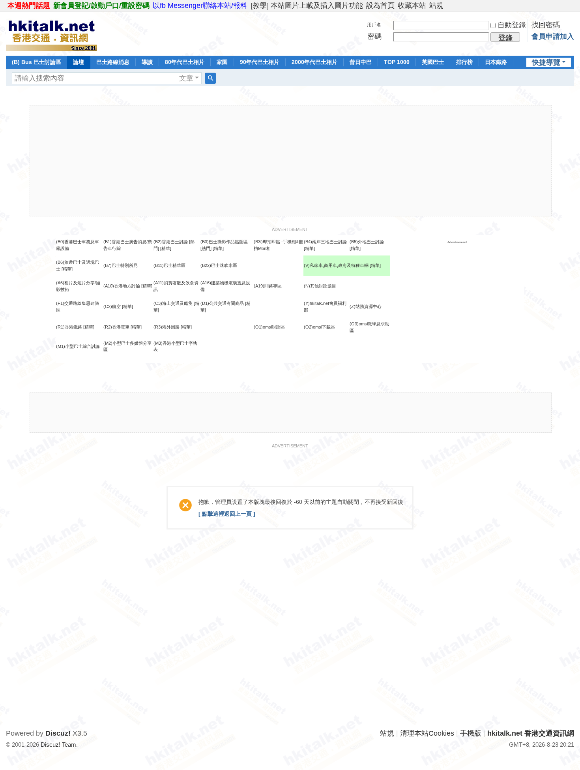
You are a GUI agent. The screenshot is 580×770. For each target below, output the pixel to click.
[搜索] (210, 78)
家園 (222, 62)
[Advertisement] (290, 160)
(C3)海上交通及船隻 (173, 303)
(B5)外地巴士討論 (367, 241)
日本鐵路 (496, 62)
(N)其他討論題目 (320, 286)
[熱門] (205, 248)
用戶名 (374, 25)
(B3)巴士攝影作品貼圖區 (224, 241)
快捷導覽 (546, 62)
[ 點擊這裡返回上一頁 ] (226, 514)
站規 (436, 5)
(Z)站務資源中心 (366, 306)
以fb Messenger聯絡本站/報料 (200, 5)
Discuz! (58, 733)
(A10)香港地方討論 (121, 286)
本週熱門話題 (28, 5)
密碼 (374, 36)
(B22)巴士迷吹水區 (218, 265)
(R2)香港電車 (116, 327)
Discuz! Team (58, 744)
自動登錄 (512, 25)
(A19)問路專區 (268, 286)
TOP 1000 (397, 62)
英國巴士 (433, 62)
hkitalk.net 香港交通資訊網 (530, 733)
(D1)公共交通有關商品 (222, 303)
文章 (186, 78)
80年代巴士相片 (184, 62)
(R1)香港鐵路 (69, 327)
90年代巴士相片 (259, 62)
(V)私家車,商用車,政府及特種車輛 (337, 265)
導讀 (147, 62)
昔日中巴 (361, 62)
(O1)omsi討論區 (269, 327)
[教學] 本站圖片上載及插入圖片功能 (307, 5)
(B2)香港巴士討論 (170, 241)
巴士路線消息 (112, 62)
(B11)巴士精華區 (169, 265)
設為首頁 (380, 5)
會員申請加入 (552, 36)
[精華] (165, 248)
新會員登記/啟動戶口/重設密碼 (101, 5)
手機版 (470, 733)
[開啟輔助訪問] (572, 5)
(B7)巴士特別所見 (120, 265)
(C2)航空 (112, 306)
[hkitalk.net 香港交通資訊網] (51, 33)
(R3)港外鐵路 (166, 327)
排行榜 (464, 62)
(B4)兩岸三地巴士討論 (325, 241)
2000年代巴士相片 (314, 62)
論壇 (78, 62)
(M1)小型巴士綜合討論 (78, 346)
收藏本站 (412, 5)
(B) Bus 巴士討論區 (36, 62)
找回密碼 (545, 25)
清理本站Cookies (427, 733)
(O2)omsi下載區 (319, 327)
